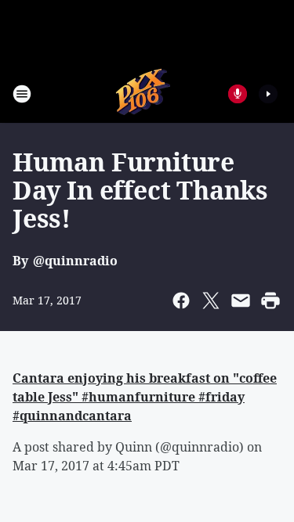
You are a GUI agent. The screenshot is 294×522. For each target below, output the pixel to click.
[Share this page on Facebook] (181, 300)
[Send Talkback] (237, 94)
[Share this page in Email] (241, 300)
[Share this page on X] (211, 300)
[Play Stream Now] (268, 94)
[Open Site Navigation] (22, 94)
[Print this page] (270, 300)
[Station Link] (142, 93)
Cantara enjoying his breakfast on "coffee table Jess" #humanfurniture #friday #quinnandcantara (145, 396)
